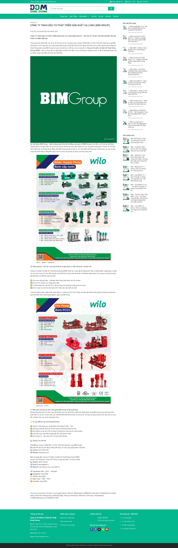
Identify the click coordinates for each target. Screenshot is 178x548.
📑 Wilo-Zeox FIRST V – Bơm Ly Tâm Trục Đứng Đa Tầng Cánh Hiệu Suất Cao (137, 82)
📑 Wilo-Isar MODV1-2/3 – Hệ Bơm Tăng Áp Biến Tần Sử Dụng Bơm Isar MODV (137, 28)
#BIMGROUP (88, 493)
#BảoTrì (70, 493)
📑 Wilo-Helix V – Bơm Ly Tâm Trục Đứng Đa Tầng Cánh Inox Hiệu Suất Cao (137, 92)
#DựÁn (113, 493)
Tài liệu (115, 16)
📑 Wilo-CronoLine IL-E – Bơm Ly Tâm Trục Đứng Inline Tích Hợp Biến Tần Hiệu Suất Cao (137, 102)
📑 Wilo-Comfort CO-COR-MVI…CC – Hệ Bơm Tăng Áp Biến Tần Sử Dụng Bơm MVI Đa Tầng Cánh (137, 39)
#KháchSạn (74, 495)
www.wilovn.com (44, 467)
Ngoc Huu (54, 31)
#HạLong (67, 495)
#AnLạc (64, 493)
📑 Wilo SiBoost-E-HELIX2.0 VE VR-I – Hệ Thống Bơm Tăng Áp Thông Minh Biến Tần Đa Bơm (138, 113)
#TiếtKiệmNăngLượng (37, 498)
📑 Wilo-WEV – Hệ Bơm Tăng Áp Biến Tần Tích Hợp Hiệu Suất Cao (137, 49)
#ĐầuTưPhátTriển (36, 495)
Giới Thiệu (73, 16)
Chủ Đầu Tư (34, 22)
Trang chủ (63, 16)
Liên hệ (108, 16)
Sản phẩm (83, 16)
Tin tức (94, 16)
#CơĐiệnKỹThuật (105, 493)
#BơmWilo (95, 493)
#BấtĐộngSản (78, 493)
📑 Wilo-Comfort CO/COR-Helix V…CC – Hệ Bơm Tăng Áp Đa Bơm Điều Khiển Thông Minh (138, 60)
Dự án (101, 16)
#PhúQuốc (90, 495)
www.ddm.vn (55, 467)
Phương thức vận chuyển (67, 525)
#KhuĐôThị (82, 495)
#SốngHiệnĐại (99, 495)
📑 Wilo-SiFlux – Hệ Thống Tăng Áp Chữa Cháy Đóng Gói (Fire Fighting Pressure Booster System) (137, 71)
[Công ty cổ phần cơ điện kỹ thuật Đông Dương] (38, 8)
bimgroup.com (44, 452)
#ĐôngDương (47, 495)
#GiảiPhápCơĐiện (57, 495)
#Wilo (57, 498)
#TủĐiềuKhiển (49, 498)
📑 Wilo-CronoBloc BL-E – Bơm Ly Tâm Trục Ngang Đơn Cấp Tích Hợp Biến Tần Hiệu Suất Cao (137, 124)
